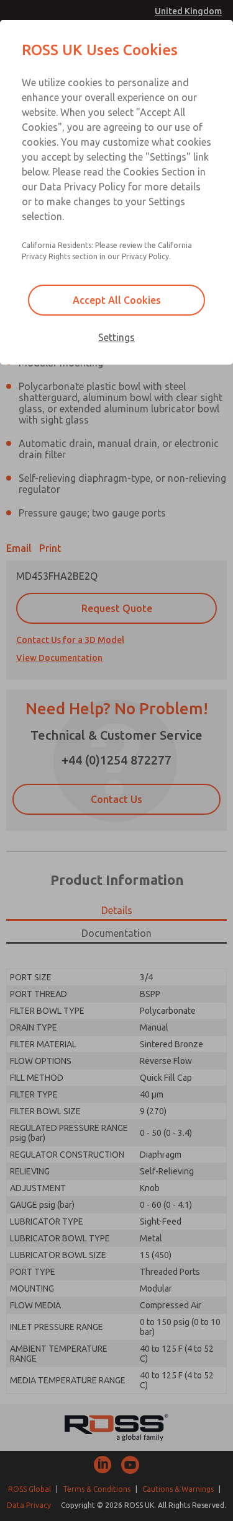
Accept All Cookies (117, 300)
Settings (116, 337)
